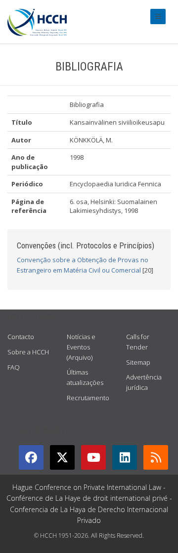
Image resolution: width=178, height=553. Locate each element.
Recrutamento (88, 397)
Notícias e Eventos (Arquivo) (81, 347)
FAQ (13, 367)
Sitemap (138, 362)
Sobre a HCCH (28, 351)
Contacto (20, 336)
